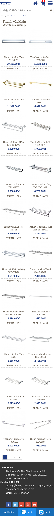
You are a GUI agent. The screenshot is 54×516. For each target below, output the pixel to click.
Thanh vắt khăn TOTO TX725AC (40, 440)
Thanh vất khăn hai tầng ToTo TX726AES (40, 228)
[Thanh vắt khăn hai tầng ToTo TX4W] (13, 253)
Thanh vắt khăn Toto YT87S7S (14, 58)
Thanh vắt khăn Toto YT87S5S (40, 58)
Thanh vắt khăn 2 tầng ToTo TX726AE (40, 186)
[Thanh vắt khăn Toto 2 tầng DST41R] (40, 253)
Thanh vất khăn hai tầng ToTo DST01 (40, 355)
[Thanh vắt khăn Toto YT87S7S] (13, 41)
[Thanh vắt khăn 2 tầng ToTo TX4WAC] (13, 126)
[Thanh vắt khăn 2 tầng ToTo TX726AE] (40, 168)
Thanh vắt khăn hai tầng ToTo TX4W (13, 271)
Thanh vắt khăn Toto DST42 (14, 228)
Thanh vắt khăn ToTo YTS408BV (13, 398)
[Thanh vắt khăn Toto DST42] (13, 211)
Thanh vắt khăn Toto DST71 (14, 101)
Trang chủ (5, 16)
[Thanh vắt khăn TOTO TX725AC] (40, 423)
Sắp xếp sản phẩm (13, 25)
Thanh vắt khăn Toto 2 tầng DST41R (40, 271)
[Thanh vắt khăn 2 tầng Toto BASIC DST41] (13, 296)
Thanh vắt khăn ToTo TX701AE (13, 440)
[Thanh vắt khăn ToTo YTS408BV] (13, 380)
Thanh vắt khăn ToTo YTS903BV (40, 143)
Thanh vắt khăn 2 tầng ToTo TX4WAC (13, 143)
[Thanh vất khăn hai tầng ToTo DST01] (40, 338)
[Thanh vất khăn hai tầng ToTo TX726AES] (40, 211)
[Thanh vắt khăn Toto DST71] (13, 83)
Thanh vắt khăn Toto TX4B (14, 355)
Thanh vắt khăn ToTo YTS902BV (13, 186)
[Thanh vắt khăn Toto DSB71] (40, 83)
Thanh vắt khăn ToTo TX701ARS (40, 313)
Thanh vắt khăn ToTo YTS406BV (40, 398)
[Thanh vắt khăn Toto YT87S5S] (40, 41)
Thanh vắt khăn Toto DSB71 (40, 101)
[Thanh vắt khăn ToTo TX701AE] (13, 423)
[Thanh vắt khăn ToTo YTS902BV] (13, 168)
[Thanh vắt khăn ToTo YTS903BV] (40, 126)
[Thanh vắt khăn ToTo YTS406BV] (40, 380)
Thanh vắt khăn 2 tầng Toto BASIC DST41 (13, 313)
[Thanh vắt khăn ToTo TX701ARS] (40, 296)
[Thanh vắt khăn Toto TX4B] (13, 338)
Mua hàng (15, 68)
